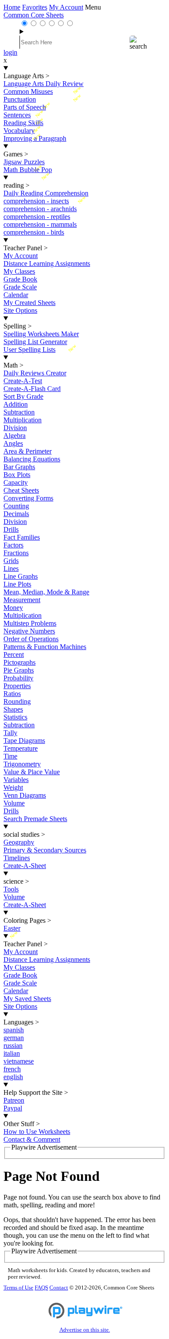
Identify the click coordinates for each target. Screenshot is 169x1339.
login (10, 52)
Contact (58, 1288)
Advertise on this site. (84, 1330)
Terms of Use (18, 1288)
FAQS (41, 1288)
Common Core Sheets (33, 15)
